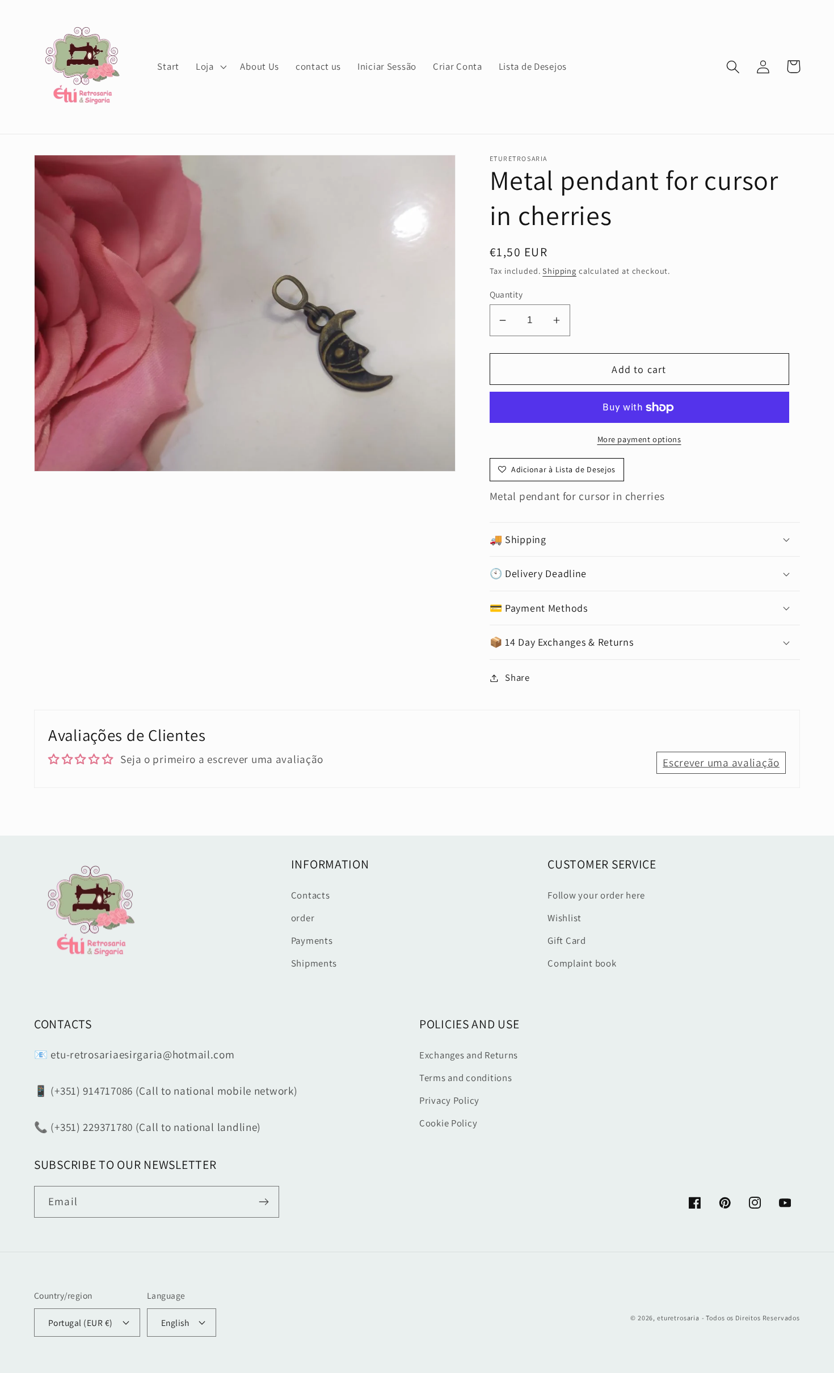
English (175, 1322)
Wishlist (564, 918)
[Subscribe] (263, 1202)
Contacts (310, 895)
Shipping (559, 270)
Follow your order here (596, 895)
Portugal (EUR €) (80, 1322)
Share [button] (517, 677)
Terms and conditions (465, 1077)
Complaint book (581, 963)
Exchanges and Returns (468, 1055)
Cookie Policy (448, 1123)
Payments (312, 940)
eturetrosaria (678, 1317)
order (303, 918)
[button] (209, 67)
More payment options (639, 439)
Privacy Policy (449, 1100)
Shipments (314, 963)
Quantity (506, 294)
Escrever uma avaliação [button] (721, 762)
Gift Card (566, 940)
